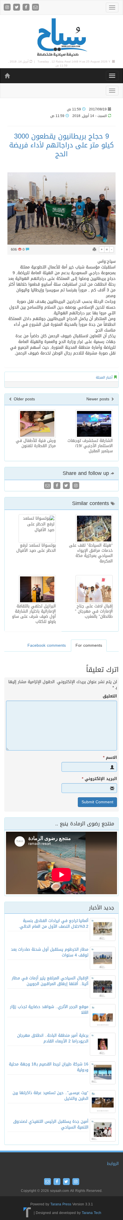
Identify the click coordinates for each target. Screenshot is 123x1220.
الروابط (113, 1164)
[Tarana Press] (27, 1212)
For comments (89, 645)
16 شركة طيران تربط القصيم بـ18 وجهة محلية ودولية (48, 1067)
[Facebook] (26, 7)
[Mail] (35, 7)
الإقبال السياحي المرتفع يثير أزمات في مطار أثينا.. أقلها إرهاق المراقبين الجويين (50, 981)
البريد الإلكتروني (99, 779)
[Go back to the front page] (61, 38)
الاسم (110, 758)
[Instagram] (8, 7)
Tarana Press (60, 1204)
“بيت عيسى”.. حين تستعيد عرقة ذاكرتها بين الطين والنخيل (50, 1095)
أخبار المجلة (104, 377)
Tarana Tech (91, 1212)
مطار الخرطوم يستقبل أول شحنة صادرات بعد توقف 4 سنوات (49, 952)
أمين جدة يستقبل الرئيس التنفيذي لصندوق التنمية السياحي (50, 1124)
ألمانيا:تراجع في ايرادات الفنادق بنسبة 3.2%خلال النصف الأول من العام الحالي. (53, 923)
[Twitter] (17, 7)
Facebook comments (46, 645)
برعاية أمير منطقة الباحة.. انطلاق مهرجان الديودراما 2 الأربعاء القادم (52, 1038)
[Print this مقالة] (94, 249)
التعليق (110, 696)
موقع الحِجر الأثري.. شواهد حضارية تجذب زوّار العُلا (49, 1009)
